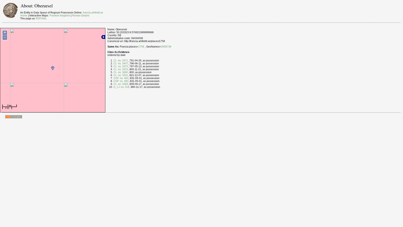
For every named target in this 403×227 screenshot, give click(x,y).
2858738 (166, 46)
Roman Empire (80, 15)
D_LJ (117, 87)
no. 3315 (122, 69)
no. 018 (124, 87)
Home (23, 15)
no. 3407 (122, 63)
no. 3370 (122, 66)
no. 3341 (122, 75)
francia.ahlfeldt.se (93, 12)
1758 (141, 46)
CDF (116, 78)
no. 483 (123, 78)
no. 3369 (122, 84)
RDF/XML (41, 18)
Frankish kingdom (60, 15)
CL (115, 60)
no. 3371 (122, 60)
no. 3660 (122, 72)
